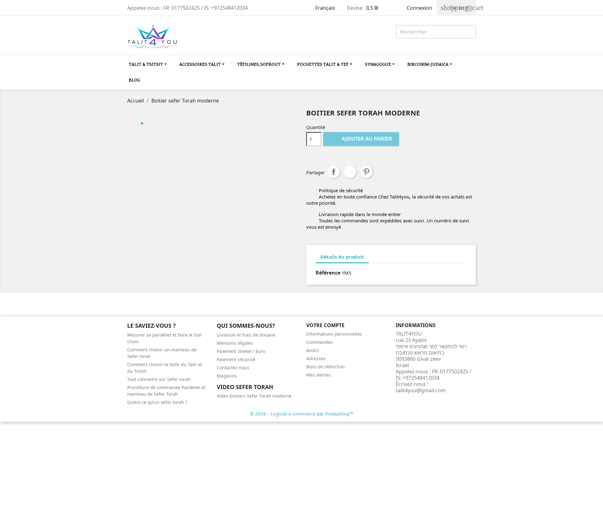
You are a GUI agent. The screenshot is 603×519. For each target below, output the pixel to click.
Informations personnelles (334, 334)
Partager (333, 171)
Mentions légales (235, 343)
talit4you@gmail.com (421, 390)
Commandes (319, 342)
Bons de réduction (325, 367)
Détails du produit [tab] (342, 257)
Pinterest (366, 171)
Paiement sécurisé (236, 359)
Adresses (315, 358)
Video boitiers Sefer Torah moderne (254, 396)
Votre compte (325, 325)
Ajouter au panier (362, 139)
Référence (328, 273)
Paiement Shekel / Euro (241, 351)
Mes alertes (318, 375)
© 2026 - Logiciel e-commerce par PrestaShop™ (301, 413)
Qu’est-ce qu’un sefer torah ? (157, 402)
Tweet (350, 171)
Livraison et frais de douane (246, 335)
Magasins (227, 376)
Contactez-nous (233, 368)
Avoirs (312, 350)
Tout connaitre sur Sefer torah (159, 379)
